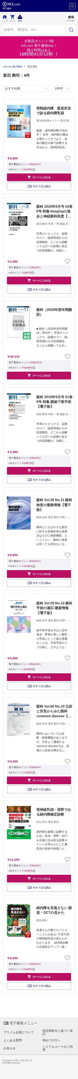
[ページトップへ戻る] (72, 1073)
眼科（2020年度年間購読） (54, 312)
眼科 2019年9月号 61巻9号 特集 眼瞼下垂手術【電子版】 (54, 402)
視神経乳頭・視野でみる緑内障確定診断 (53, 812)
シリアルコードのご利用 (57, 1048)
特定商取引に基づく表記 (57, 1032)
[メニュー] (72, 6)
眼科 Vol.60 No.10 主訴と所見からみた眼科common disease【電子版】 (54, 712)
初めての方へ (51, 1040)
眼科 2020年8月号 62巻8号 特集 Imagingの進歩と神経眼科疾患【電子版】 (54, 212)
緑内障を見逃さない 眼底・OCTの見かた (54, 910)
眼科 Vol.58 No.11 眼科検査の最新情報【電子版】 (54, 504)
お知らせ (9, 1048)
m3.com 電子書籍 (12, 66)
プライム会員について (18, 1032)
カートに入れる (39, 177)
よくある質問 (12, 1040)
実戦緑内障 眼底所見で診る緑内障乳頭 (53, 110)
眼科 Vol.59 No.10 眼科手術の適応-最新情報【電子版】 (54, 608)
